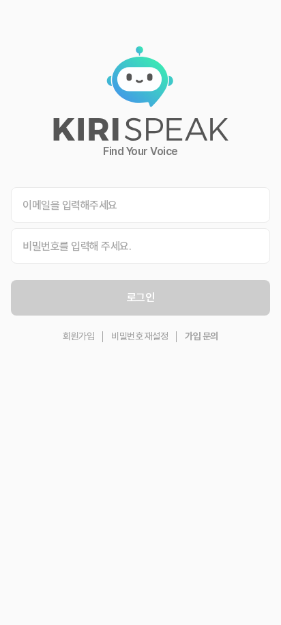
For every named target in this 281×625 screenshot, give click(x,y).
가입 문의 (201, 336)
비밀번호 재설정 (139, 336)
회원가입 (78, 336)
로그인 (141, 297)
